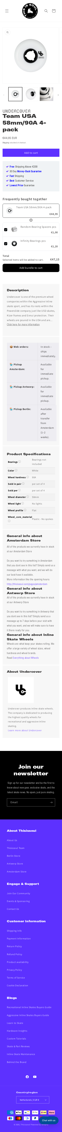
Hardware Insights (17, 1030)
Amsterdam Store (17, 871)
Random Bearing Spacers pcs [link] (38, 227)
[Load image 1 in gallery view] (15, 94)
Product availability (18, 962)
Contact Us (13, 908)
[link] (9, 210)
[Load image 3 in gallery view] (46, 94)
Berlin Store (13, 855)
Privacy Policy (14, 969)
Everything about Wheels (26, 658)
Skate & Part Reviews (18, 1046)
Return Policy (14, 946)
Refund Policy (14, 954)
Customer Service (22, 181)
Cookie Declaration (17, 985)
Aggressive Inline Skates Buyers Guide (28, 1015)
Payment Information (19, 938)
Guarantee (22, 185)
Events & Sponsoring (18, 901)
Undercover (17, 110)
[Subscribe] (51, 802)
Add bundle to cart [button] (31, 268)
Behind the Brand (17, 1062)
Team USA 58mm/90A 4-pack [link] (33, 207)
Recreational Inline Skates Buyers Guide (29, 1007)
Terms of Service (16, 977)
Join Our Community (18, 893)
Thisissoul (25, 1124)
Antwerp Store (15, 863)
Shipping (6, 143)
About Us (12, 840)
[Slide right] (58, 95)
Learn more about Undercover (25, 730)
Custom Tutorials (16, 1038)
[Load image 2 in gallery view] (31, 94)
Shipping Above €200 (24, 167)
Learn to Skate (15, 1023)
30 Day (26, 171)
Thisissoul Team (16, 848)
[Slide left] (4, 95)
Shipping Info (14, 930)
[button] (7, 11)
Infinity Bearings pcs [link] (33, 241)
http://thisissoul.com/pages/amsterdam (27, 584)
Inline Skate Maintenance (21, 1054)
